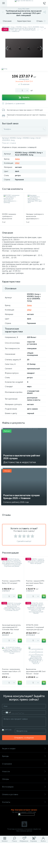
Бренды (5, 756)
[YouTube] (24, 824)
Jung (17, 159)
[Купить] (20, 596)
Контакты (6, 802)
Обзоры (5, 779)
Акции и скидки (8, 748)
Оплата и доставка (10, 794)
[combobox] (6, 713)
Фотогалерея (7, 787)
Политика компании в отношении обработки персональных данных (24, 830)
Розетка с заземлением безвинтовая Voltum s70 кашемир (11, 671)
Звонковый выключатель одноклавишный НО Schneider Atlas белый (11, 627)
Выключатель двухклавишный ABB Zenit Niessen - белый (35, 671)
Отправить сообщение (24, 738)
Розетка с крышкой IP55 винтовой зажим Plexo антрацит (35, 583)
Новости (6, 771)
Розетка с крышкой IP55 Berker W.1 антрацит (11, 582)
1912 (17, 163)
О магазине (7, 764)
